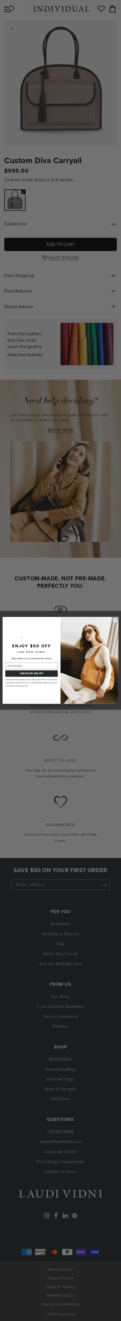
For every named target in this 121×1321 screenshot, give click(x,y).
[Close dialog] (115, 620)
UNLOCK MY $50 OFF (31, 673)
